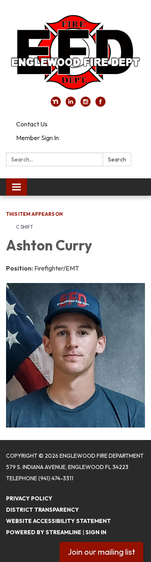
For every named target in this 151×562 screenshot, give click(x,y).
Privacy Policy (29, 498)
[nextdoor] (56, 104)
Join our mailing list (101, 552)
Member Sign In (37, 138)
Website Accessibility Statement (58, 521)
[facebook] (100, 104)
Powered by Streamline (43, 532)
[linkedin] (71, 104)
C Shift (24, 227)
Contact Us (32, 124)
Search (117, 159)
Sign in (95, 532)
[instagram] (86, 104)
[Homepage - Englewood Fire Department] (75, 52)
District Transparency (42, 509)
